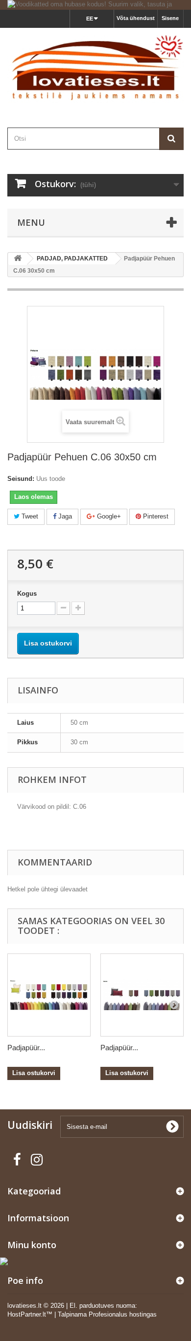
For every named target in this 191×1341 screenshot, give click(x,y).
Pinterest (154, 516)
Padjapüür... (26, 1047)
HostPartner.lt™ (29, 1314)
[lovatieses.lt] (95, 69)
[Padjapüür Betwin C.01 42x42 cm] (142, 995)
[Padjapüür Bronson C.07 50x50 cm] (49, 995)
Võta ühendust (136, 18)
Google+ (108, 516)
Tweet (29, 516)
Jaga (64, 516)
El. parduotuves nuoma (102, 1305)
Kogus (27, 593)
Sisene (170, 18)
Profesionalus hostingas (123, 1314)
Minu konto (31, 1245)
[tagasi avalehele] (17, 259)
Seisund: (20, 478)
